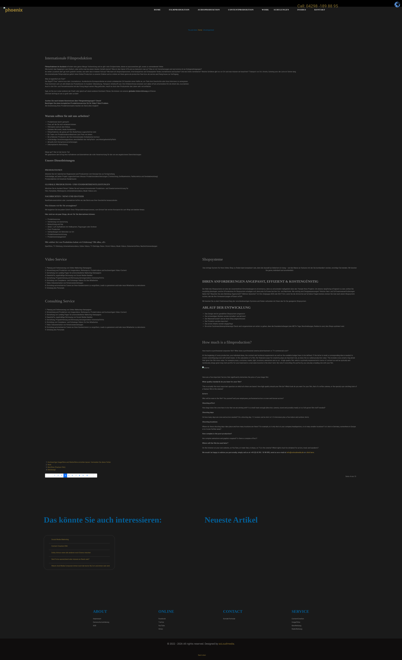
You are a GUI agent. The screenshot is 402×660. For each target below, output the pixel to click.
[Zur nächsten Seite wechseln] (91, 476)
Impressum (97, 619)
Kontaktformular (229, 619)
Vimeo (160, 629)
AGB (94, 626)
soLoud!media (226, 643)
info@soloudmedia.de (295, 452)
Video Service (56, 259)
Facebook (162, 619)
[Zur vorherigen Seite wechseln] (51, 476)
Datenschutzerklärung (101, 622)
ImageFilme (296, 622)
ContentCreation (298, 619)
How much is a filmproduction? (227, 342)
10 (87, 475)
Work (49, 465)
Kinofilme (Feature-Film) (56, 467)
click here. (310, 452)
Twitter (161, 622)
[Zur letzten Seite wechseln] (95, 476)
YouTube (161, 626)
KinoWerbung (296, 626)
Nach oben (202, 655)
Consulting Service (60, 301)
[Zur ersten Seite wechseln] (47, 476)
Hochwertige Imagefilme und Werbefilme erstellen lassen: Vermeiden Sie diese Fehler (79, 462)
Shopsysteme (212, 259)
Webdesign (52, 470)
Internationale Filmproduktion (68, 58)
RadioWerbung (297, 629)
